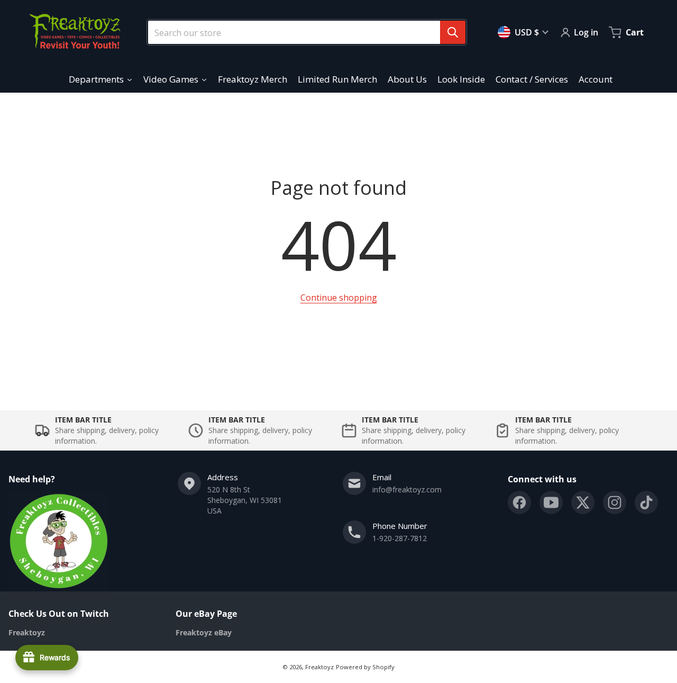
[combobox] (302, 32)
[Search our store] (452, 32)
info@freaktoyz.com (407, 489)
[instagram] (614, 502)
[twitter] (582, 502)
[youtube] (551, 502)
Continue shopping (338, 297)
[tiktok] (646, 502)
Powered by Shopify (365, 667)
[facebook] (519, 502)
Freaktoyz (319, 667)
